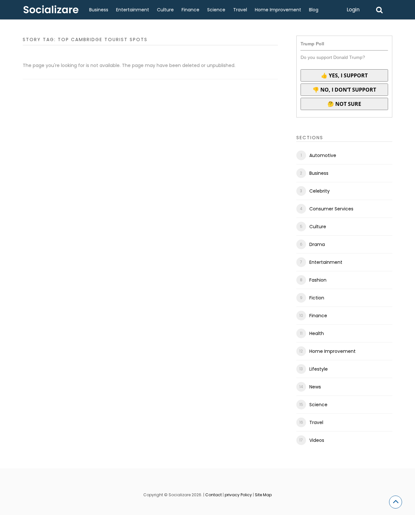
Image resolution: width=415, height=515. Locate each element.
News (315, 387)
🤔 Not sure (344, 103)
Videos (316, 440)
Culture (165, 9)
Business (98, 9)
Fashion (317, 280)
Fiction (316, 298)
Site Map (263, 495)
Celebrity (319, 191)
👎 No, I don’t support (344, 89)
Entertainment (132, 9)
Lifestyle (318, 369)
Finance (190, 9)
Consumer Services (331, 209)
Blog (313, 9)
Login (353, 9)
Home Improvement (278, 9)
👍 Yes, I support (344, 75)
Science (216, 9)
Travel (240, 9)
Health (316, 333)
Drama (317, 244)
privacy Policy (238, 495)
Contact (213, 495)
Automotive (322, 155)
